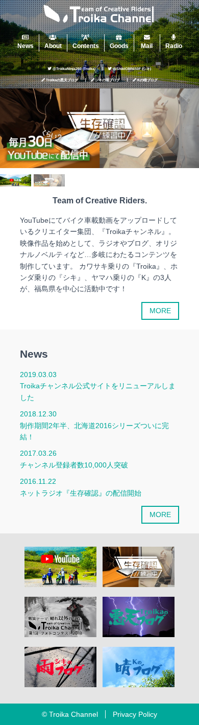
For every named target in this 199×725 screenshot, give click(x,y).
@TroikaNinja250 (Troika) (74, 69)
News (25, 45)
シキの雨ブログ (107, 80)
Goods (119, 45)
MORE (160, 311)
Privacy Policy (135, 714)
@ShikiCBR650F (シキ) (132, 69)
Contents (85, 45)
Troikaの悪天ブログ (62, 80)
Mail (147, 45)
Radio (173, 45)
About (53, 45)
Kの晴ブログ (147, 80)
